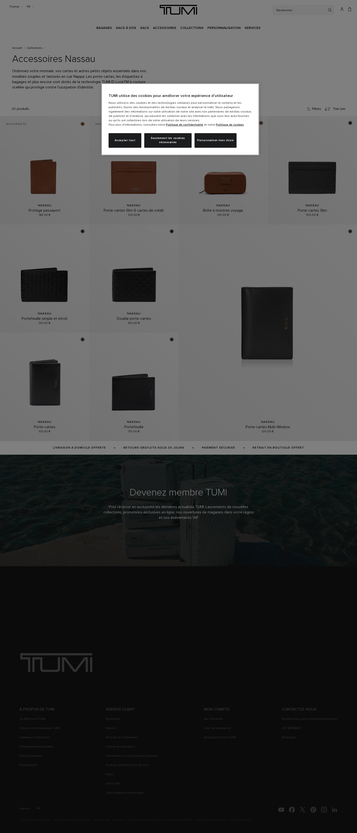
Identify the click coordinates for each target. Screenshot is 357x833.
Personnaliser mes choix (215, 140)
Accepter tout (125, 140)
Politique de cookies (230, 124)
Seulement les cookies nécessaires (168, 140)
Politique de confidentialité (184, 124)
